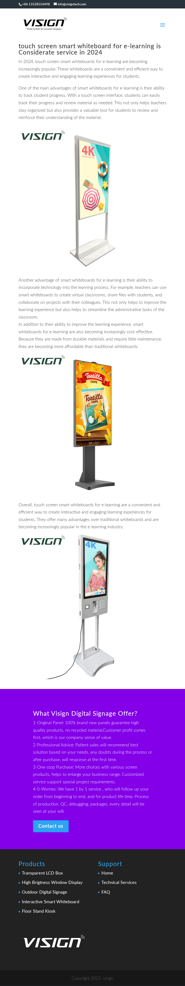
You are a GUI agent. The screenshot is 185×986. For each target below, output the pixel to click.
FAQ (105, 892)
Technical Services (119, 883)
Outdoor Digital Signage (44, 892)
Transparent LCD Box (42, 873)
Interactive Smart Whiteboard (50, 902)
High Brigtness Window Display (52, 883)
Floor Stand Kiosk (38, 911)
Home (107, 873)
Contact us (50, 826)
